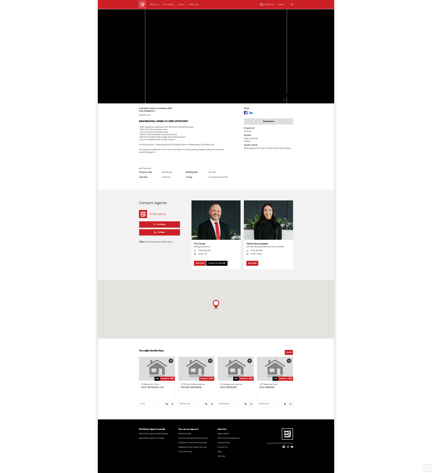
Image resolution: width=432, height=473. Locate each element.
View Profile (200, 263)
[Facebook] (245, 112)
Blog (220, 452)
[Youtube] (292, 447)
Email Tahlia (256, 254)
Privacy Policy (224, 443)
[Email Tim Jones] (172, 403)
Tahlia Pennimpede (257, 243)
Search (181, 4)
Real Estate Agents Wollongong (153, 434)
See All (288, 352)
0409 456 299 (204, 250)
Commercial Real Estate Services (193, 438)
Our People (168, 4)
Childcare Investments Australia (192, 443)
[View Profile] (216, 220)
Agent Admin (224, 434)
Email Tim (202, 254)
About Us (154, 4)
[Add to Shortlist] (284, 94)
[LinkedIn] (250, 112)
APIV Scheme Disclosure (229, 438)
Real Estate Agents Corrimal (151, 438)
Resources (194, 4)
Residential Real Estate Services (192, 447)
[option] (216, 56)
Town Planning (185, 452)
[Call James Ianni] (285, 403)
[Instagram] (288, 447)
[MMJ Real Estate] (142, 4)
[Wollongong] (143, 214)
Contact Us (269, 4)
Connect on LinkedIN (216, 263)
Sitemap (221, 456)
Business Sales (184, 434)
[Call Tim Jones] (167, 403)
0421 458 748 (256, 250)
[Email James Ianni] (290, 403)
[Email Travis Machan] (251, 403)
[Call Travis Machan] (245, 403)
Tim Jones (199, 243)
